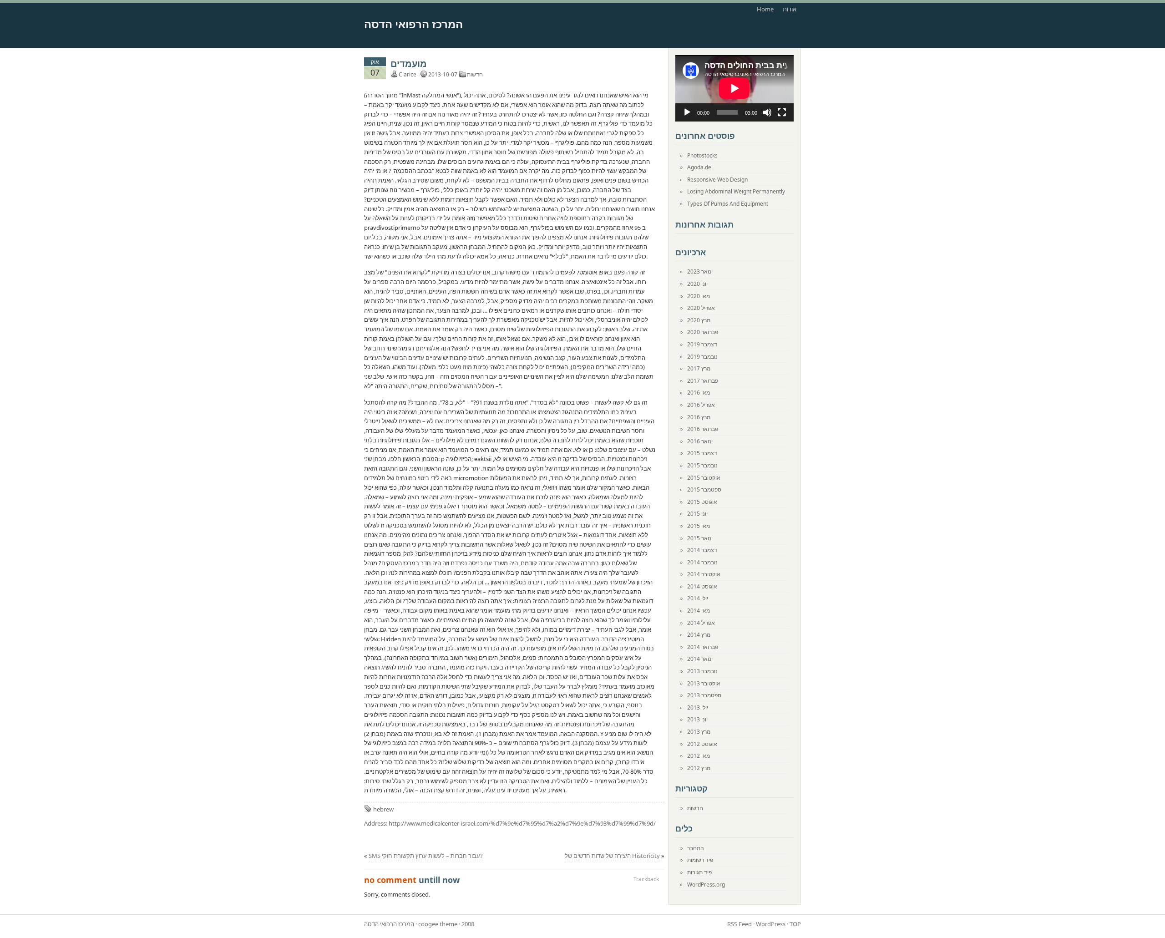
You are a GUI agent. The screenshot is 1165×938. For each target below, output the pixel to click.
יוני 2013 (697, 719)
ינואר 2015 (700, 538)
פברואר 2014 (702, 647)
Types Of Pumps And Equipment (727, 204)
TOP (795, 924)
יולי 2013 (697, 707)
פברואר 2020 (702, 332)
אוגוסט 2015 (702, 502)
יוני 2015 (697, 513)
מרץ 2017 (698, 368)
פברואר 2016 (702, 429)
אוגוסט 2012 (702, 744)
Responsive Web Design (717, 179)
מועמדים (408, 63)
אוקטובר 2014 (703, 574)
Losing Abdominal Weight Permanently (736, 191)
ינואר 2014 (700, 659)
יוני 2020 (697, 284)
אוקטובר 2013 (703, 683)
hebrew (383, 809)
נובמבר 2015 (702, 465)
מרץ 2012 (698, 768)
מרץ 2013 (698, 731)
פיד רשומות (700, 860)
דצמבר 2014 (702, 550)
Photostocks (702, 155)
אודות (789, 9)
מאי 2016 (698, 392)
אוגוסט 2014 (702, 586)
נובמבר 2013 (702, 671)
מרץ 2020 (698, 320)
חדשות (475, 74)
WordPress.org (706, 884)
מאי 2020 (698, 296)
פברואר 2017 (702, 381)
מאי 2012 (698, 756)
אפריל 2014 (701, 623)
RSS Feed (739, 924)
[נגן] (687, 112)
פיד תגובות (699, 872)
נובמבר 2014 (702, 562)
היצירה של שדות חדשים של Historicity (612, 856)
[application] (734, 88)
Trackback (646, 879)
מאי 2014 (698, 610)
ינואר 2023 (700, 271)
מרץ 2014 (698, 635)
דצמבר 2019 (702, 344)
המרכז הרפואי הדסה (413, 23)
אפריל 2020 (701, 308)
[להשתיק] (767, 112)
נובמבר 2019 (702, 356)
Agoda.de (699, 167)
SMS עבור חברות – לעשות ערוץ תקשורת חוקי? (426, 856)
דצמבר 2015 (702, 453)
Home (765, 9)
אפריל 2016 (701, 405)
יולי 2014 (697, 598)
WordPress (770, 924)
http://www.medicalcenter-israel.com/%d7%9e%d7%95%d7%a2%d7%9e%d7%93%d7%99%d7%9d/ (522, 823)
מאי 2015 (698, 526)
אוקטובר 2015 (703, 478)
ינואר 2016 (700, 441)
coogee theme (437, 924)
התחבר (695, 848)
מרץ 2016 (698, 417)
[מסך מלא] (781, 112)
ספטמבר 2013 (704, 695)
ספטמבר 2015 (704, 489)
